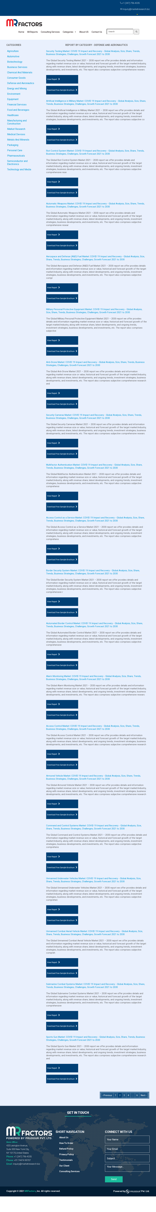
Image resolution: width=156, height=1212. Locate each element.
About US (84, 32)
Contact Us (97, 32)
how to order (66, 1143)
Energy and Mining (17, 88)
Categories (68, 32)
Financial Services (17, 104)
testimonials (66, 1160)
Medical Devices (16, 134)
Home (21, 32)
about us (63, 1137)
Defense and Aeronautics (20, 83)
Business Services (17, 67)
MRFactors (30, 1191)
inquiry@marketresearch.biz (26, 1164)
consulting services (69, 1171)
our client (64, 1165)
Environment (13, 93)
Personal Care (14, 150)
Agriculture (13, 51)
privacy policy (66, 1154)
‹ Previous (107, 1095)
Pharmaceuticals (16, 155)
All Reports (32, 32)
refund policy (66, 1149)
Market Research (16, 129)
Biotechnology (14, 61)
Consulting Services (50, 32)
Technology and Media (19, 169)
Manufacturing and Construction (17, 122)
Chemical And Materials (19, 72)
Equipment (12, 99)
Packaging (12, 145)
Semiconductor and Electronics (17, 163)
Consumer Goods (16, 77)
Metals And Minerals (18, 139)
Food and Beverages (18, 109)
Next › (143, 1095)
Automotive (13, 56)
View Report (52, 79)
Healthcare (13, 115)
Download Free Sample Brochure (60, 90)
